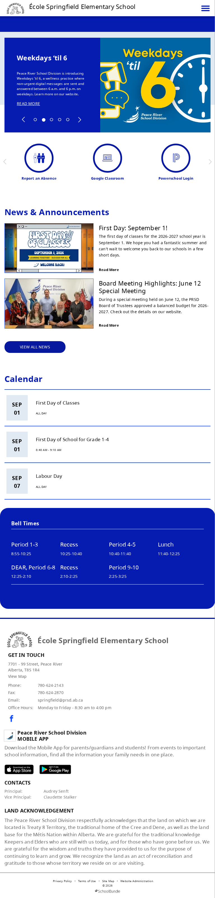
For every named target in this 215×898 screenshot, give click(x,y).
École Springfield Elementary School (82, 6)
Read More (109, 269)
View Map (17, 676)
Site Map (108, 881)
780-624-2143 (51, 685)
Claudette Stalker (60, 797)
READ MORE (28, 103)
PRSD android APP (55, 769)
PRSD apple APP (19, 769)
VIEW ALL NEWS (35, 347)
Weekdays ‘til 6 (42, 58)
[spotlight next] (79, 120)
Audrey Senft (56, 791)
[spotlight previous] (23, 120)
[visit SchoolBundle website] (107, 891)
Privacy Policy (62, 881)
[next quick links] (210, 162)
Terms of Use (87, 881)
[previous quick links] (5, 161)
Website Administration (136, 881)
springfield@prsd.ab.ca (60, 700)
